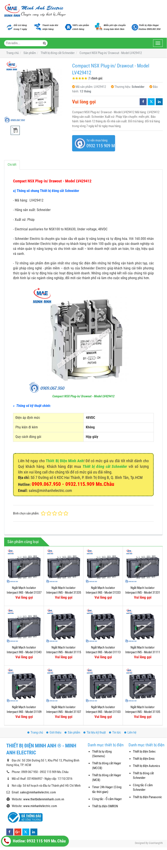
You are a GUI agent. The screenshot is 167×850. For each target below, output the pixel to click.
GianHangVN (156, 843)
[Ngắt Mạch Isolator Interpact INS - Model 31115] (63, 625)
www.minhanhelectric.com (40, 806)
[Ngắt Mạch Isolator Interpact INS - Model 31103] (103, 685)
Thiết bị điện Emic (144, 759)
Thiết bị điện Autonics (146, 766)
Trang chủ (37, 732)
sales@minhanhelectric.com (38, 792)
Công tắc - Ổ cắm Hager (107, 799)
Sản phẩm (74, 732)
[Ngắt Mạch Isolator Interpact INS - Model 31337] (24, 566)
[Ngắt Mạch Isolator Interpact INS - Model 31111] (142, 625)
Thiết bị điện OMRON (105, 806)
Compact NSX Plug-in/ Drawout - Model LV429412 (83, 396)
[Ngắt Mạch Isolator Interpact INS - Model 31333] (103, 566)
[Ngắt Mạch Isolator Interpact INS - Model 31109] (24, 685)
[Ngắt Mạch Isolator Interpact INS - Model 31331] (142, 566)
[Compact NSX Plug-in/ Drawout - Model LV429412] (36, 92)
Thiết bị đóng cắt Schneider (105, 466)
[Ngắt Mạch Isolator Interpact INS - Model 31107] (63, 685)
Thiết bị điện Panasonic (147, 797)
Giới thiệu (55, 732)
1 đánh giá (95, 78)
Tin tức (116, 732)
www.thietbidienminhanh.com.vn (43, 799)
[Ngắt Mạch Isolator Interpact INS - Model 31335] (63, 566)
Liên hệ (131, 732)
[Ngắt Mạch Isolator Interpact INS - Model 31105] (142, 685)
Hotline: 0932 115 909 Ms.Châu (39, 841)
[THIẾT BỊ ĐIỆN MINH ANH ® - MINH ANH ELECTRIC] (35, 10)
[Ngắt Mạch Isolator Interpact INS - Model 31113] (103, 625)
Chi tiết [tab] (12, 165)
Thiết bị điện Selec (144, 751)
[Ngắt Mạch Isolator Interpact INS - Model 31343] (24, 625)
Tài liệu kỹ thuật (96, 732)
